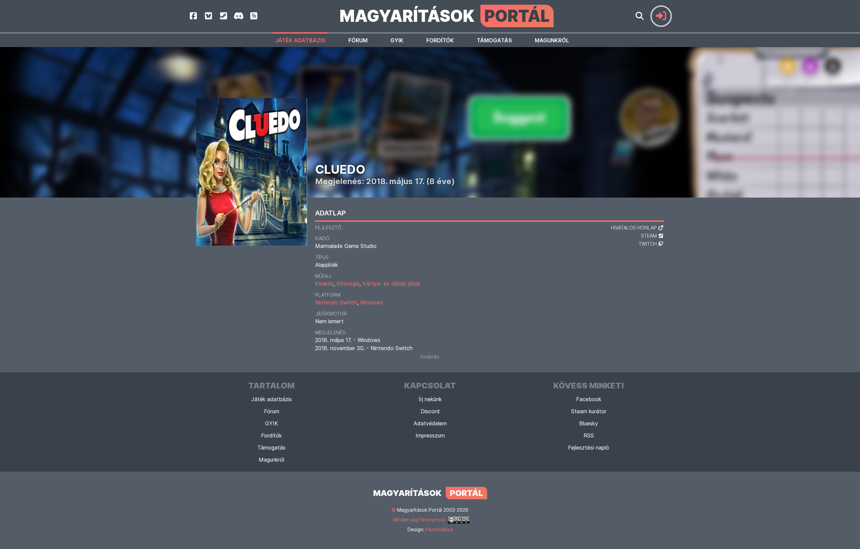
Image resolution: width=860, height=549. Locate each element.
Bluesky (588, 423)
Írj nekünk (430, 399)
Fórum (358, 40)
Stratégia (348, 283)
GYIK (396, 40)
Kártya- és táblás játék (391, 283)
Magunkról (552, 40)
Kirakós (324, 283)
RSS (589, 435)
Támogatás (494, 40)
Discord (430, 411)
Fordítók (440, 40)
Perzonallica (439, 529)
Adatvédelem (430, 423)
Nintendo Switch (336, 302)
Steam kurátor (588, 411)
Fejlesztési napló (588, 447)
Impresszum (430, 435)
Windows (371, 302)
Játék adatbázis (300, 40)
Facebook (588, 399)
